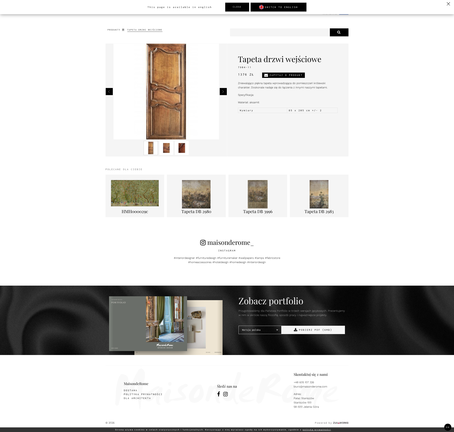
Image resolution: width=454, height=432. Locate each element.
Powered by (331, 422)
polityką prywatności (317, 430)
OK (448, 427)
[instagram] (225, 395)
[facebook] (219, 395)
